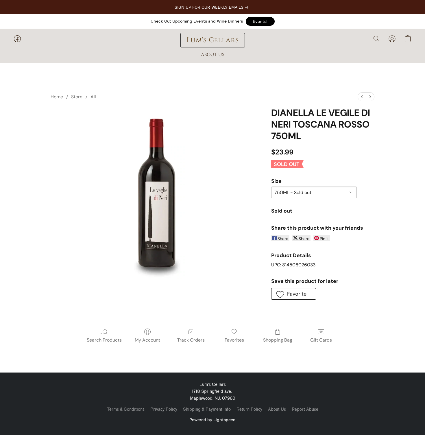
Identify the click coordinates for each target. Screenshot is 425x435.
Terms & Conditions (126, 409)
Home (57, 97)
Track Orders (191, 340)
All (93, 97)
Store (76, 97)
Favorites (234, 340)
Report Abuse (305, 409)
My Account (147, 340)
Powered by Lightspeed (212, 419)
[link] (213, 7)
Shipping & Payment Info (207, 409)
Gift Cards (321, 340)
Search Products (104, 340)
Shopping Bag (277, 340)
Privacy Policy (163, 409)
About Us (277, 409)
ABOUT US (212, 54)
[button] (260, 21)
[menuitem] (362, 97)
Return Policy (249, 409)
